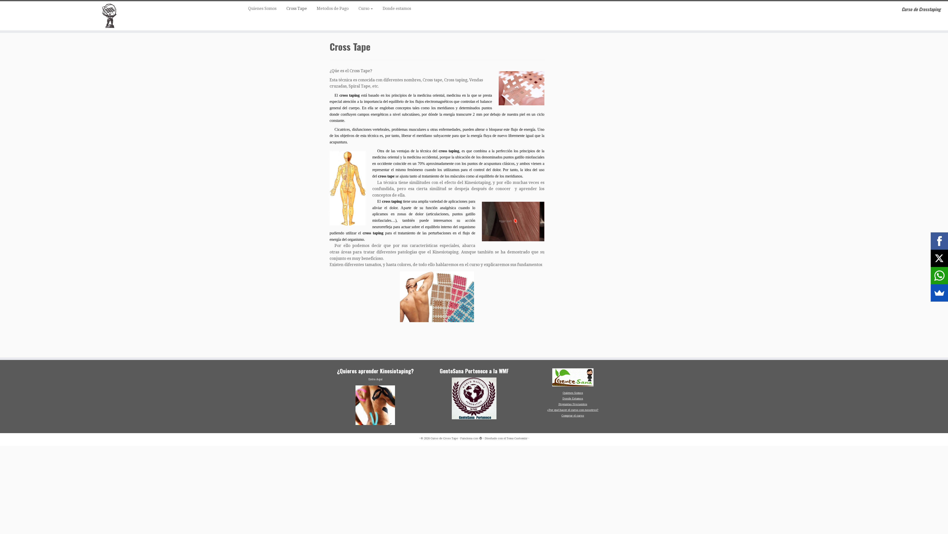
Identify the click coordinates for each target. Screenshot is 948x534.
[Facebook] (939, 241)
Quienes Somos (262, 8)
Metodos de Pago (333, 8)
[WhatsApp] (939, 275)
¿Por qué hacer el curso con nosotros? (572, 410)
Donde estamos (397, 8)
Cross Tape (296, 8)
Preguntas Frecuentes (572, 404)
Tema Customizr (517, 438)
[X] (939, 258)
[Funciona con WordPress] (480, 437)
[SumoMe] (939, 293)
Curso (364, 8)
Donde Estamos (572, 398)
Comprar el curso (572, 415)
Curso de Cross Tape (444, 438)
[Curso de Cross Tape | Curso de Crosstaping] (109, 16)
